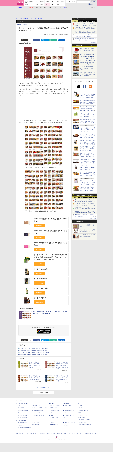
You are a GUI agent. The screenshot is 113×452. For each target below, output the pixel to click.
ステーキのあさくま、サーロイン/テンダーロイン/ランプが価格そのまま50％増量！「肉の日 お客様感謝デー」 (85, 33)
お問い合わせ (33, 433)
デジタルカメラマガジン (23, 422)
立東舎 (51, 413)
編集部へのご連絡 (51, 433)
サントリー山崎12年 (40, 269)
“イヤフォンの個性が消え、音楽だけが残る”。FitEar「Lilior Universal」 (87, 68)
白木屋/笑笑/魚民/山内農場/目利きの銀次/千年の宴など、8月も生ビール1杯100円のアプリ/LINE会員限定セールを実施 (87, 104)
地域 (60, 7)
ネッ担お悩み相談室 (22, 417)
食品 (41, 7)
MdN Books (67, 420)
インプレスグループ (78, 433)
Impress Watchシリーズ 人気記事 (85, 195)
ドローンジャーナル (22, 415)
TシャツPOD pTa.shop (84, 419)
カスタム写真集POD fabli (85, 422)
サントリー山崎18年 (40, 279)
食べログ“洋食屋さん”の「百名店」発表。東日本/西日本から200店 (35, 377)
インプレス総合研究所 (23, 410)
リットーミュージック (55, 405)
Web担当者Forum (22, 408)
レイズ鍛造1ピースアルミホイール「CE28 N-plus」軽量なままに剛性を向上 (87, 74)
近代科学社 (51, 422)
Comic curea (82, 408)
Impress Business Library (37, 410)
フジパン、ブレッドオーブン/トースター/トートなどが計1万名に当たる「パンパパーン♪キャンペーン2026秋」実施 (87, 110)
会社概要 (71, 433)
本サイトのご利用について (22, 433)
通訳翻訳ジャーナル (69, 410)
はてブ (46, 39)
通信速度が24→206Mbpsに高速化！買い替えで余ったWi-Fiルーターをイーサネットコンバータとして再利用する (85, 213)
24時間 (81, 21)
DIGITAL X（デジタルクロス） (39, 415)
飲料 (45, 7)
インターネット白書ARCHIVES (25, 427)
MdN (64, 417)
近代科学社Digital (54, 424)
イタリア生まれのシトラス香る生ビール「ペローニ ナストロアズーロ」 (87, 129)
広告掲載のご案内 (41, 433)
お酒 (50, 7)
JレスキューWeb (68, 413)
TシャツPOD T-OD (54, 410)
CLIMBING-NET (53, 420)
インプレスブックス (36, 422)
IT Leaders (20, 413)
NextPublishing (35, 424)
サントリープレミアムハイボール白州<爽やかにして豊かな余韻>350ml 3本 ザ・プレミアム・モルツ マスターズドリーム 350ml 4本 (51, 257)
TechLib (66, 427)
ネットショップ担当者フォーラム (39, 408)
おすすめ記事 (79, 221)
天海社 (80, 405)
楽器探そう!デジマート (55, 408)
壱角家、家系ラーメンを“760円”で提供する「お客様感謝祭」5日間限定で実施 (87, 148)
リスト (30, 39)
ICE (78, 403)
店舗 (37, 7)
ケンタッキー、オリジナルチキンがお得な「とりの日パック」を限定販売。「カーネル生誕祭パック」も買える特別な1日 (85, 25)
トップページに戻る (44, 392)
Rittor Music (51, 403)
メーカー (55, 7)
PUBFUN (80, 413)
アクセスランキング (81, 19)
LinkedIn (62, 39)
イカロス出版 (66, 403)
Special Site (79, 45)
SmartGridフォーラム (37, 405)
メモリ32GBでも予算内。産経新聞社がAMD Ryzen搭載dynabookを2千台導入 (87, 62)
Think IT (20, 405)
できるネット (21, 425)
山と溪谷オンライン (54, 417)
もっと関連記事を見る (43, 387)
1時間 (75, 21)
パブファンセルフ (83, 415)
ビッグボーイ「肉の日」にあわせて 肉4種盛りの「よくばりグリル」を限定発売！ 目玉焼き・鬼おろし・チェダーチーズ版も (85, 29)
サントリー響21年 (40, 298)
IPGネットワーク (81, 417)
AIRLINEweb (68, 405)
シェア (37, 39)
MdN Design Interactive (70, 422)
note (54, 39)
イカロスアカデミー (69, 415)
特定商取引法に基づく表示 (91, 433)
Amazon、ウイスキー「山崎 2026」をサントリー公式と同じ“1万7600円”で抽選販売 (87, 142)
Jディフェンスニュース (70, 408)
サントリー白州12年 (40, 288)
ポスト (25, 39)
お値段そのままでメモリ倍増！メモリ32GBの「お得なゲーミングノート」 (87, 50)
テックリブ (65, 425)
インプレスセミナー (36, 413)
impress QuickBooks (83, 410)
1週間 (87, 21)
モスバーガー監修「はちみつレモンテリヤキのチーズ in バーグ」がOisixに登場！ (87, 188)
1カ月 (93, 21)
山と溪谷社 (51, 415)
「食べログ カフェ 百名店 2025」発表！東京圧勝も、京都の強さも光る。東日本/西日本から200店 (62, 365)
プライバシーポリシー (62, 433)
